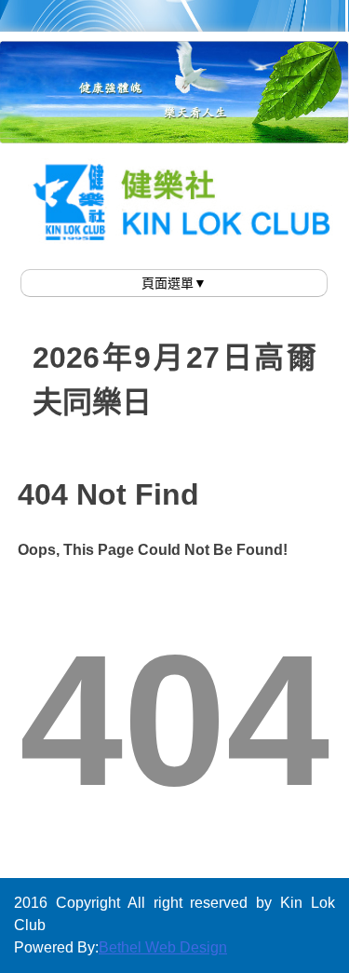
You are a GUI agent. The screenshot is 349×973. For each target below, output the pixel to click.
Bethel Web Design (163, 947)
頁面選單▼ (174, 283)
